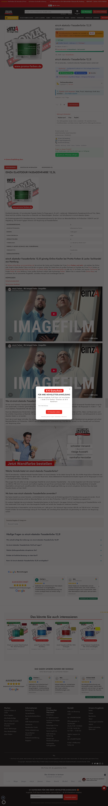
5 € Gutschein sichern (54, 412)
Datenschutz (64, 416)
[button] (3, 802)
